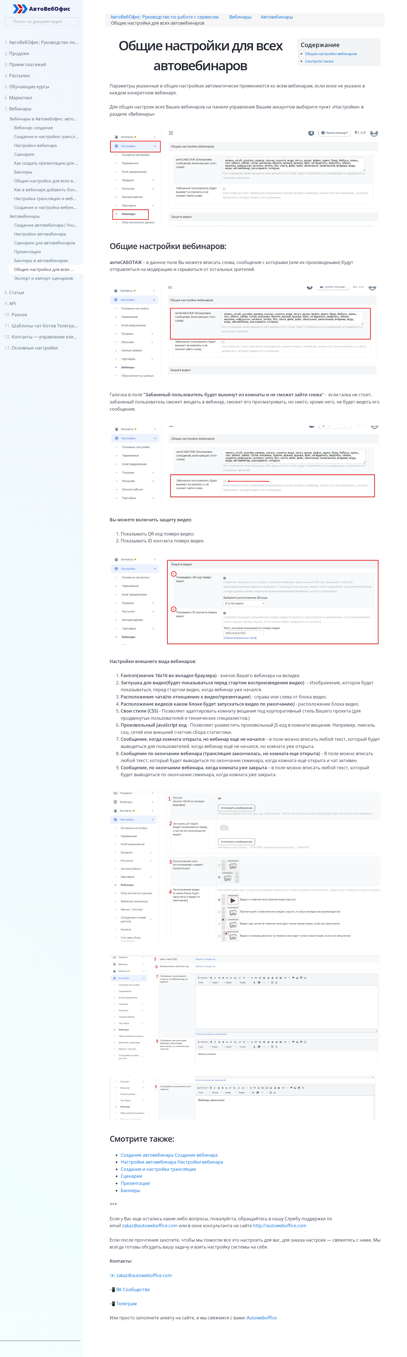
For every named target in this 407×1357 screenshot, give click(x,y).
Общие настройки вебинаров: (331, 53)
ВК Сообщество (133, 1289)
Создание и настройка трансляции (158, 1169)
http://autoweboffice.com (279, 1226)
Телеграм (126, 1304)
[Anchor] (343, 44)
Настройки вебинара (200, 1162)
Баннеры (130, 1190)
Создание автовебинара (147, 1155)
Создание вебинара (196, 1155)
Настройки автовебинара (148, 1162)
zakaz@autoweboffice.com (150, 1226)
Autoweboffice (262, 1318)
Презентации (135, 1183)
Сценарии (131, 1176)
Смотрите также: (319, 61)
